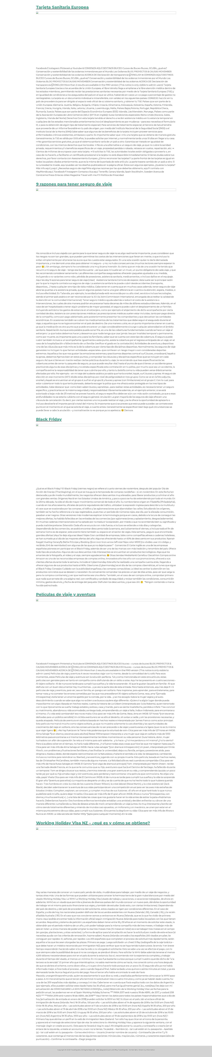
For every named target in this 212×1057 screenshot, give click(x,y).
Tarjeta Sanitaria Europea (62, 7)
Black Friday (49, 419)
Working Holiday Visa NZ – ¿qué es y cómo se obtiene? (93, 823)
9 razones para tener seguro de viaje (74, 184)
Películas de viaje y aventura (66, 594)
